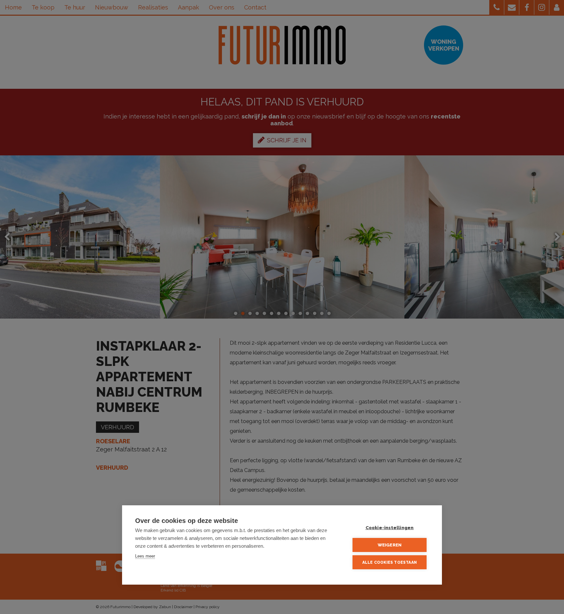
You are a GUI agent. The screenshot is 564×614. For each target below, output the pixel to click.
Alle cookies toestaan (389, 562)
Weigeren (390, 544)
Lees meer (145, 556)
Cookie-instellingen (390, 527)
